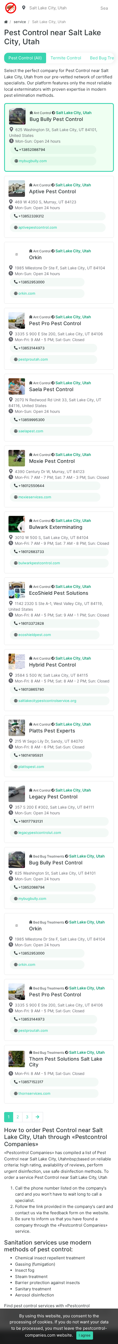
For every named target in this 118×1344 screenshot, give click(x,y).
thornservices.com (34, 1093)
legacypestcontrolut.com (39, 832)
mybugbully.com (33, 161)
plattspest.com (31, 766)
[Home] (6, 22)
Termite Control (65, 57)
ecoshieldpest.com (34, 634)
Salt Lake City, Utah (74, 112)
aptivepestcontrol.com (37, 227)
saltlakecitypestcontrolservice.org (47, 700)
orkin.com (26, 293)
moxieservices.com (34, 497)
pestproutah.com (33, 359)
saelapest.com (30, 431)
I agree (85, 1335)
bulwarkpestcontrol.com (39, 563)
